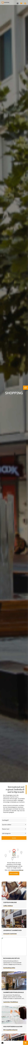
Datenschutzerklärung (17, 870)
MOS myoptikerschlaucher (10, 1029)
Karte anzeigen (14, 873)
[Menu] (25, 1043)
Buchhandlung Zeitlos (9, 967)
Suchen (14, 838)
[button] (21, 3)
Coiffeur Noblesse (8, 905)
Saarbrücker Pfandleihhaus (10, 1002)
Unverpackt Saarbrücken (10, 933)
